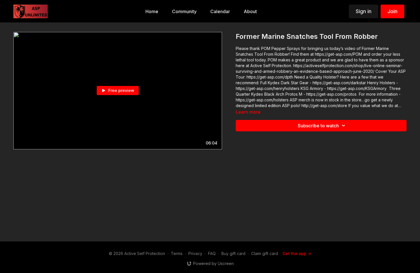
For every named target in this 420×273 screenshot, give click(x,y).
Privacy (195, 253)
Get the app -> (297, 253)
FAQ (212, 253)
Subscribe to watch (318, 126)
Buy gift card (233, 253)
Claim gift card (264, 253)
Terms (177, 253)
